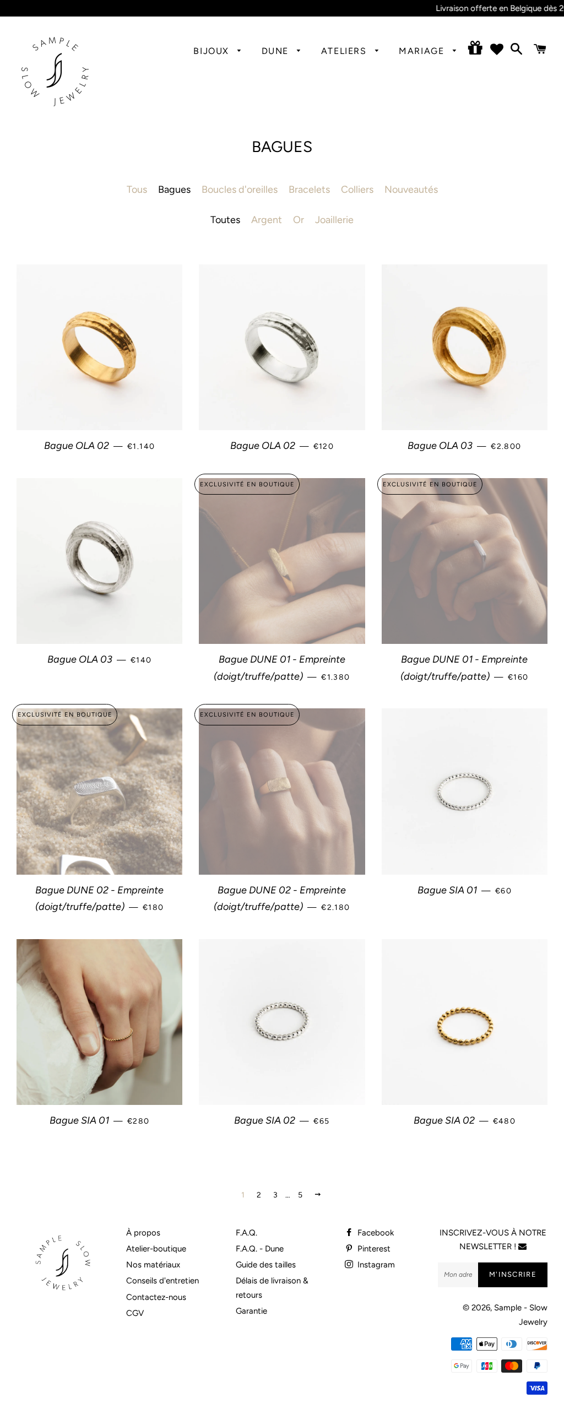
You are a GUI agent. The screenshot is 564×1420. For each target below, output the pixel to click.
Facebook (374, 1233)
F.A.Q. (246, 1233)
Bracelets (309, 189)
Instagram (375, 1265)
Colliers (357, 189)
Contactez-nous (156, 1297)
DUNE (277, 51)
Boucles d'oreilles (240, 189)
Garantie (251, 1311)
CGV (135, 1313)
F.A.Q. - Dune (260, 1249)
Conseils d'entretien (162, 1281)
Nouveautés (411, 189)
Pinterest (373, 1249)
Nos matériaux (153, 1265)
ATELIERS (345, 51)
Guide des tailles (266, 1265)
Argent (266, 220)
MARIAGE (423, 51)
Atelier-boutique (156, 1249)
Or (298, 220)
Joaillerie (334, 220)
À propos (143, 1233)
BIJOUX (212, 51)
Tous (137, 189)
